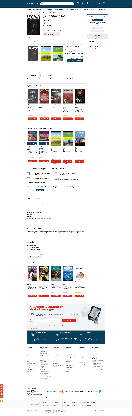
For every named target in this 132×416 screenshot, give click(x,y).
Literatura (29, 218)
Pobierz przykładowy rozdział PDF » (34, 212)
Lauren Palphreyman (79, 111)
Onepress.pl (56, 402)
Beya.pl (55, 405)
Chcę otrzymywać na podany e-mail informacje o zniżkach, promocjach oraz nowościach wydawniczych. (48, 324)
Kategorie (29, 9)
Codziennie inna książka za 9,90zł (97, 12)
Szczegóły (92, 43)
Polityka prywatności (70, 353)
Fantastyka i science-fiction (37, 218)
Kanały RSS (1, 401)
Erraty (67, 363)
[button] (85, 96)
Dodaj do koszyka (97, 19)
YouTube (1, 394)
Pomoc (43, 182)
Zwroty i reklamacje (70, 357)
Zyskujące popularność (31, 359)
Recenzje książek (69, 365)
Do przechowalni (97, 38)
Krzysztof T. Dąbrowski (72, 288)
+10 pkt (47, 22)
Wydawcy (29, 367)
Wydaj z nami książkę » (65, 332)
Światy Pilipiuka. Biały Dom (67, 109)
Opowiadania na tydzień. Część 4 (78, 152)
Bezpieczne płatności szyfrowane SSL (38, 397)
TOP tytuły (29, 355)
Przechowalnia (56, 355)
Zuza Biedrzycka (49, 288)
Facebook (1, 385)
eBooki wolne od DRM (44, 364)
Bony (94, 9)
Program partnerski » (41, 332)
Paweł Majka (65, 288)
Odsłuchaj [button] (31, 143)
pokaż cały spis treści (34, 256)
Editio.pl (75, 402)
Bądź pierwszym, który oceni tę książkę (64, 28)
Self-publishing (82, 359)
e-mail (31, 320)
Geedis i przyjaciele (55, 286)
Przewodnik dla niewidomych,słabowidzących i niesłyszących (43, 360)
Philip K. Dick (30, 110)
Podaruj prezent (101, 9)
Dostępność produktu (93, 46)
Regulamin (68, 352)
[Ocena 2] (48, 28)
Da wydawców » (87, 332)
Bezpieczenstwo (43, 353)
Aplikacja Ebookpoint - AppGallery (44, 379)
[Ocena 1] (47, 28)
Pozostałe (46, 219)
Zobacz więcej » (34, 328)
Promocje (55, 9)
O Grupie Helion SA (96, 350)
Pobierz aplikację (86, 9)
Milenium (53, 109)
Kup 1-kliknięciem (98, 31)
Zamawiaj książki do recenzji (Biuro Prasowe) (84, 356)
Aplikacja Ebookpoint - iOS (45, 376)
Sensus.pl (65, 402)
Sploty (74, 405)
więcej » (55, 325)
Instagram (1, 391)
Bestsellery (66, 9)
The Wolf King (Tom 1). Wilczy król (79, 109)
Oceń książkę (55, 361)
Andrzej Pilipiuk (66, 111)
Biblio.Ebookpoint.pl (87, 405)
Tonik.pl (102, 410)
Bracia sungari (78, 286)
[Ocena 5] (52, 28)
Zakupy (41, 355)
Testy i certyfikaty (30, 371)
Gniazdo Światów (53, 27)
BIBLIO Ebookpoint (83, 362)
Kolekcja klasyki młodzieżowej (75, 53)
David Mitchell (42, 110)
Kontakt (67, 350)
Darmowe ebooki (74, 9)
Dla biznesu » (39, 338)
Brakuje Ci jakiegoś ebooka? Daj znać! (68, 338)
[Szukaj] (72, 3)
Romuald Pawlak (31, 288)
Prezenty (55, 359)
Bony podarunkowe (31, 369)
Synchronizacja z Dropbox (45, 371)
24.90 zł (33, 161)
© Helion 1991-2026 (30, 412)
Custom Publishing (83, 364)
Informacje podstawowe (45, 351)
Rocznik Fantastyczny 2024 (32, 286)
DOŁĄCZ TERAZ (69, 320)
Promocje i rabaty (30, 357)
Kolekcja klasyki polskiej (73, 50)
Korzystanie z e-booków (45, 357)
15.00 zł (33, 296)
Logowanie (55, 350)
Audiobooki (39, 9)
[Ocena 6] (54, 28)
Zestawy (28, 365)
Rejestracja (55, 352)
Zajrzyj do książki (30, 37)
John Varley (53, 110)
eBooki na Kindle (43, 369)
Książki (44, 9)
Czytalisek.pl (66, 405)
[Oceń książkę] (51, 28)
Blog (27, 373)
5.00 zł (81, 296)
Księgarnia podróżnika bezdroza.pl (96, 364)
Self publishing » (87, 338)
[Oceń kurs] (31, 190)
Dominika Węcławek (60, 287)
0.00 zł (57, 296)
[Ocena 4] (51, 28)
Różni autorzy (50, 25)
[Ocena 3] (50, 28)
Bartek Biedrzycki (84, 287)
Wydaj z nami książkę (83, 360)
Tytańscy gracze (31, 109)
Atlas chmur (42, 109)
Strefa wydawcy (82, 352)
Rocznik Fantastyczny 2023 (43, 286)
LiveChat (68, 369)
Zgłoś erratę (29, 214)
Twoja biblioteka (56, 357)
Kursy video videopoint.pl (97, 369)
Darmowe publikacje (31, 363)
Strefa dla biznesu (82, 350)
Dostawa (68, 359)
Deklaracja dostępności (71, 355)
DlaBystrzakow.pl (86, 402)
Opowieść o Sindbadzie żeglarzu (43, 152)
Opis (91, 41)
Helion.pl (46, 402)
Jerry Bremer (53, 287)
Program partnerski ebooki (84, 353)
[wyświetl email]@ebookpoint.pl (61, 411)
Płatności (68, 361)
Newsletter (55, 363)
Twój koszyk (55, 353)
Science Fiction (47, 218)
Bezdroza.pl (95, 402)
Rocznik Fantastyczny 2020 (67, 286)
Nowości (61, 9)
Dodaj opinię (40, 190)
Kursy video (49, 9)
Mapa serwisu (69, 367)
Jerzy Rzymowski (42, 288)
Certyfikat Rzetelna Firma (97, 352)
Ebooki (33, 9)
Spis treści (92, 48)
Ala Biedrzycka (77, 287)
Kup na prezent (98, 27)
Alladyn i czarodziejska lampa (32, 152)
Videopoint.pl (47, 405)
